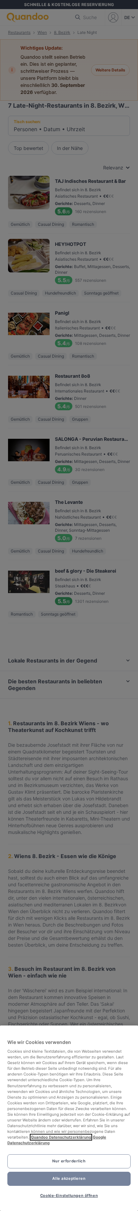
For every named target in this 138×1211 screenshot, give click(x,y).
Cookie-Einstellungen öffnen (69, 1195)
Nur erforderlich (68, 1161)
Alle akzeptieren (68, 1178)
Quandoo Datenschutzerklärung (61, 1137)
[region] (69, 1118)
